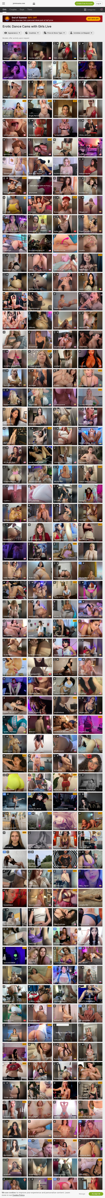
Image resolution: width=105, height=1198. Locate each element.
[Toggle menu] (3, 3)
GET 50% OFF (93, 19)
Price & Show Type (54, 33)
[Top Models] (33, 3)
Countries (32, 33)
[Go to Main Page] (18, 3)
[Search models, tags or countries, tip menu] (101, 9)
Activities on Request (82, 33)
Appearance (13, 33)
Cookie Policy (18, 1195)
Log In (98, 3)
